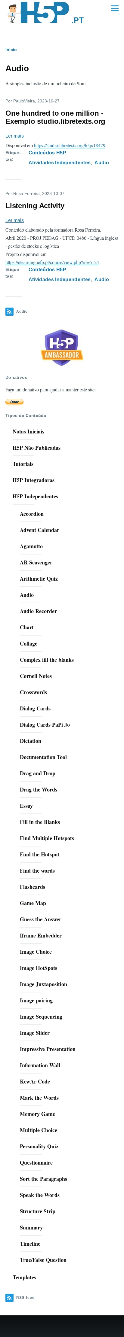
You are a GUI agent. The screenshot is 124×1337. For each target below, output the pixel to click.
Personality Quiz (39, 1146)
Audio (102, 162)
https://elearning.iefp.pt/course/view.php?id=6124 (52, 262)
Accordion (32, 514)
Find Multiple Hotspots (47, 838)
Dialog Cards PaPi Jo (45, 724)
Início (11, 49)
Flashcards (32, 887)
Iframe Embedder (41, 935)
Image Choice (36, 952)
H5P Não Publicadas (36, 447)
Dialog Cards (35, 708)
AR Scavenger (36, 562)
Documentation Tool (43, 757)
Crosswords (33, 692)
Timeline (30, 1243)
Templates (24, 1277)
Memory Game (37, 1114)
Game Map (33, 903)
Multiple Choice (38, 1130)
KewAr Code (35, 1081)
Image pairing (36, 1000)
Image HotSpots (38, 968)
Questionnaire (36, 1162)
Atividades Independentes (60, 162)
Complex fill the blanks (47, 660)
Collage (28, 643)
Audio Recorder (38, 611)
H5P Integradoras (33, 480)
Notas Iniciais (28, 431)
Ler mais (14, 135)
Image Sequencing (41, 1016)
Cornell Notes (36, 676)
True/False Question (43, 1260)
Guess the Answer (40, 919)
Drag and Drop (37, 773)
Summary (31, 1227)
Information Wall (40, 1065)
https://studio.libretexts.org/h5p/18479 (69, 145)
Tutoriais (23, 464)
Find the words (37, 870)
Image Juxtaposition (43, 984)
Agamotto (31, 546)
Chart (27, 627)
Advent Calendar (39, 530)
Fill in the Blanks (40, 822)
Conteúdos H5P (47, 152)
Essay (26, 806)
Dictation (30, 741)
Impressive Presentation (48, 1049)
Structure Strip (37, 1211)
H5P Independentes (35, 496)
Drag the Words (38, 789)
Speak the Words (40, 1195)
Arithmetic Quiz (39, 578)
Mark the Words (39, 1098)
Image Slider (35, 1033)
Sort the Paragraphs (43, 1179)
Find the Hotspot (39, 854)
